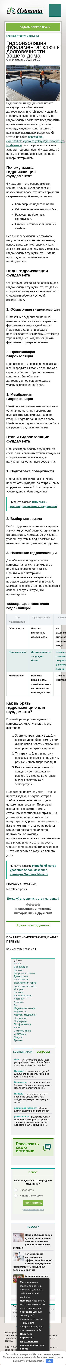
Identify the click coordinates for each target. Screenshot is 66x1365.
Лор (16, 1005)
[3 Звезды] (33, 904)
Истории (19, 989)
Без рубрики (21, 966)
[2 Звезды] (30, 904)
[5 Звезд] (38, 904)
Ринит (17, 1027)
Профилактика (22, 1024)
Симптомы (20, 1033)
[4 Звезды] (35, 904)
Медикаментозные (24, 1008)
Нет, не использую (31, 1195)
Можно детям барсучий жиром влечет (31, 1109)
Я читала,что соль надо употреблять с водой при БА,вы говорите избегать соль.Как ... (32, 1062)
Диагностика (21, 976)
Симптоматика (22, 1030)
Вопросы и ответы (24, 973)
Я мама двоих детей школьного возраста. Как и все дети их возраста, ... (31, 1074)
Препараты (20, 1021)
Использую (27, 1189)
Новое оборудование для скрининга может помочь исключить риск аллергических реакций (32, 1241)
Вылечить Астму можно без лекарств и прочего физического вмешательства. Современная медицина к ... (32, 1120)
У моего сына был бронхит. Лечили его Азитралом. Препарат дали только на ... (32, 1085)
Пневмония (20, 1018)
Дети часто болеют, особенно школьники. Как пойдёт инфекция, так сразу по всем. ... (32, 1098)
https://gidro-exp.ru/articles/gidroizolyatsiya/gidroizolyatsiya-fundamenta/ (35, 141)
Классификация (23, 995)
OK (49, 1361)
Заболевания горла (25, 982)
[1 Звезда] (27, 904)
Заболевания (21, 979)
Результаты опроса (33, 1209)
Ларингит (19, 998)
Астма (17, 963)
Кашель (18, 992)
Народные (20, 1011)
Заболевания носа (24, 986)
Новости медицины (28, 35)
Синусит (18, 1037)
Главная (11, 35)
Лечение (19, 1002)
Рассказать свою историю (27, 1147)
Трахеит (18, 1040)
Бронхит (18, 970)
